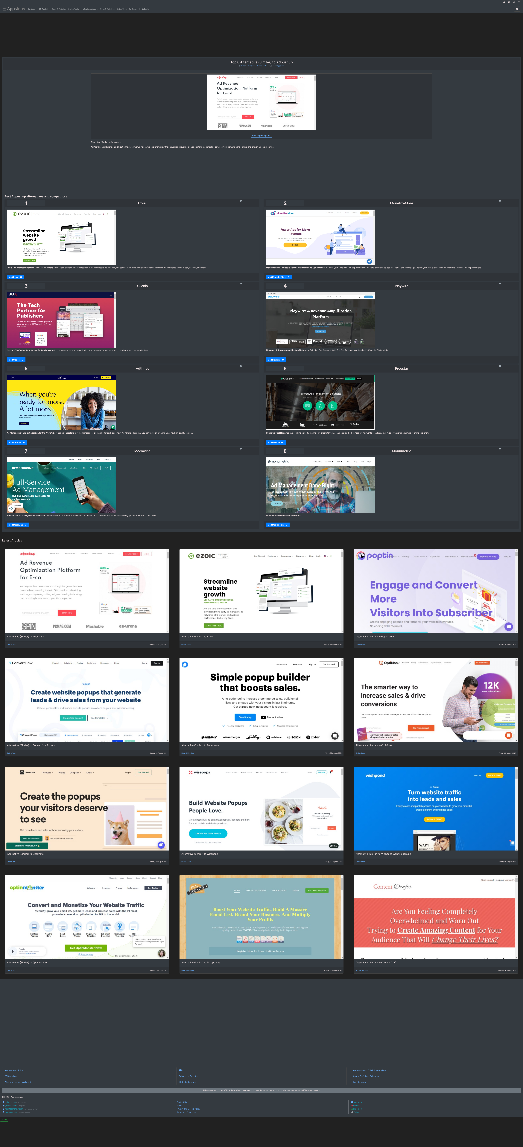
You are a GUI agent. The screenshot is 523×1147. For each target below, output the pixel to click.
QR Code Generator (187, 1082)
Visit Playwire (274, 360)
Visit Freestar (274, 442)
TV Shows (133, 9)
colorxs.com (15, 1102)
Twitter (356, 1112)
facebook (357, 1102)
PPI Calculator (11, 1076)
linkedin (356, 1105)
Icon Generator (359, 1082)
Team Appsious (278, 66)
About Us (181, 1105)
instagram (357, 1109)
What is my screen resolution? (18, 1082)
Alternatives (251, 66)
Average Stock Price (14, 1070)
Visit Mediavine (16, 525)
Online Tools (73, 9)
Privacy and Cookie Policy (188, 1109)
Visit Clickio (14, 360)
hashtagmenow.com (21, 1109)
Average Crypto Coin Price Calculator (369, 1070)
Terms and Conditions (186, 1112)
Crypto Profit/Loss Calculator (366, 1076)
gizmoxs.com (14, 1105)
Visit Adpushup (259, 135)
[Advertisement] (90, 35)
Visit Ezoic (14, 277)
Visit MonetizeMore (277, 277)
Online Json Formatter (188, 1076)
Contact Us (182, 1102)
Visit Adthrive (15, 442)
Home (243, 66)
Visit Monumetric (276, 525)
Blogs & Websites (59, 9)
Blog (183, 1070)
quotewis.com (17, 1112)
